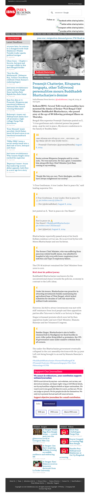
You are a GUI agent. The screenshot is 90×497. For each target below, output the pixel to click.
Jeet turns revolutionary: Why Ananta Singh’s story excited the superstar (18, 155)
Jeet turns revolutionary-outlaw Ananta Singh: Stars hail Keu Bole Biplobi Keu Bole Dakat (18, 91)
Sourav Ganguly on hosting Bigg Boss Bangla (76, 441)
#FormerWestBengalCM (65, 360)
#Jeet (74, 363)
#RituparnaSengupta (58, 363)
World (39, 34)
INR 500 (41, 412)
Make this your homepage (75, 4)
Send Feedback (76, 481)
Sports (24, 34)
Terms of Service (54, 481)
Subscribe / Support (53, 483)
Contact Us (65, 481)
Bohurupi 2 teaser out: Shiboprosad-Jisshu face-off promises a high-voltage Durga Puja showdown (18, 119)
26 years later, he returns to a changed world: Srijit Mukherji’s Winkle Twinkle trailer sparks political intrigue (18, 51)
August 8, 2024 (64, 204)
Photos (60, 34)
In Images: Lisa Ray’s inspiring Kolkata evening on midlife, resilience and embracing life (45, 451)
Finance (18, 34)
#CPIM (46, 365)
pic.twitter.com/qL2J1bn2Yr (50, 200)
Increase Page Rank (45, 489)
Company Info (70, 487)
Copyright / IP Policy (57, 487)
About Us (12, 481)
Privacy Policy (42, 481)
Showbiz (30, 34)
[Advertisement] (17, 247)
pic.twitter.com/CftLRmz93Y (48, 225)
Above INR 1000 (70, 412)
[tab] (38, 403)
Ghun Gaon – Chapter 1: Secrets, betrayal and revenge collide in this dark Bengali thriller (17, 64)
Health (49, 34)
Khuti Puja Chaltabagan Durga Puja (75, 432)
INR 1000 (54, 412)
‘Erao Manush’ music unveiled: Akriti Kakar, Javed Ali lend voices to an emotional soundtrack (18, 132)
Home (8, 34)
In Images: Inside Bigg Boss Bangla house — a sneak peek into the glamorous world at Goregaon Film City (45, 435)
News (13, 34)
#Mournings (38, 365)
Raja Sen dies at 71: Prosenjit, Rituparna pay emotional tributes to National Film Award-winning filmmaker (17, 104)
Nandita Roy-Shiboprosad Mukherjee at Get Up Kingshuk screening (72, 453)
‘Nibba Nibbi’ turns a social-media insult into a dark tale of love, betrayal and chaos (18, 144)
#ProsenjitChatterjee (41, 363)
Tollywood (13, 38)
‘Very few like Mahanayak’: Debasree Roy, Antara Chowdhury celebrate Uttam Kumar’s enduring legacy (17, 77)
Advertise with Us (29, 481)
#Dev (69, 363)
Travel (55, 34)
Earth (44, 34)
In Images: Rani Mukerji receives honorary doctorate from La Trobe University (45, 466)
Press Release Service (37, 483)
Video (65, 34)
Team (19, 481)
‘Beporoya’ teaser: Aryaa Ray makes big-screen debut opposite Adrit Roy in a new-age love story (17, 167)
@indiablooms (61, 99)
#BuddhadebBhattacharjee (58, 223)
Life (35, 34)
